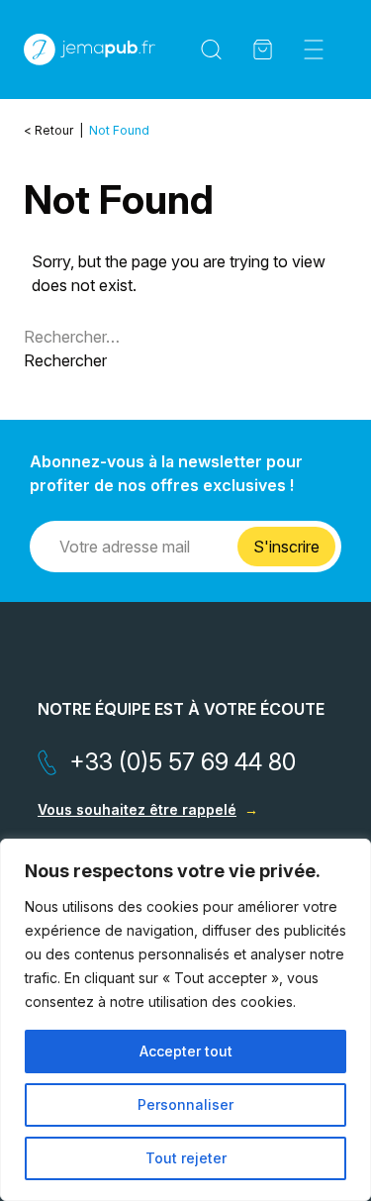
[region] (185, 1020)
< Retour (50, 130)
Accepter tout (185, 1051)
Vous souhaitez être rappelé (137, 809)
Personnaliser (185, 1104)
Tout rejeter (186, 1158)
